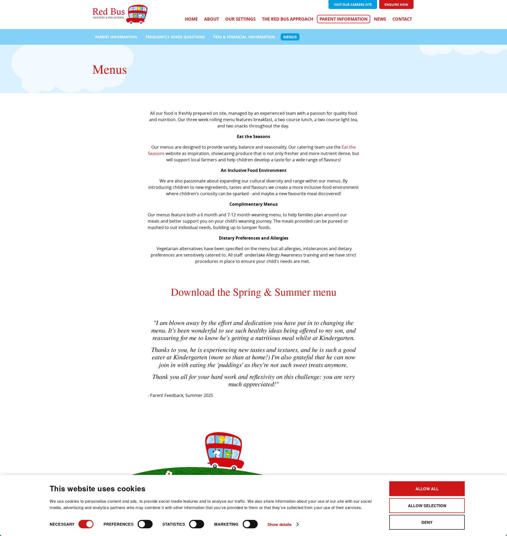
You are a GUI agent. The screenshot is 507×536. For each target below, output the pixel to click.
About (211, 19)
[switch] (145, 524)
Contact (402, 19)
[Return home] (119, 15)
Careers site (353, 4)
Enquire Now (396, 4)
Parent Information (344, 19)
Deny (427, 522)
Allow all (427, 489)
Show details (279, 524)
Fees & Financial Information (244, 36)
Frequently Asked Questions (175, 36)
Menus (290, 36)
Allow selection (427, 505)
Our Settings (240, 19)
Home (191, 19)
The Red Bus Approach (287, 19)
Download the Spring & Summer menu (253, 292)
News (380, 19)
